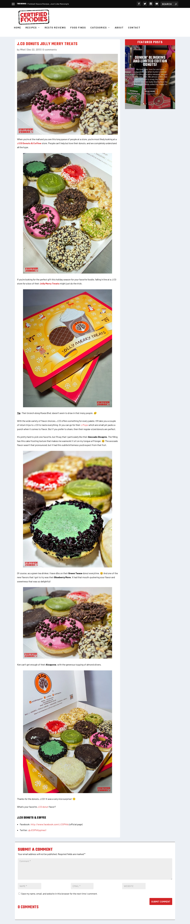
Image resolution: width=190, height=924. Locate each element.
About (119, 27)
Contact (134, 27)
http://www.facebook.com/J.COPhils (50, 824)
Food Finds (78, 27)
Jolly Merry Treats (49, 283)
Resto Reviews (55, 27)
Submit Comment (160, 901)
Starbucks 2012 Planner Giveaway (44, 4)
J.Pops (84, 424)
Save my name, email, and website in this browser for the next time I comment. (59, 893)
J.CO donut (42, 806)
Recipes (31, 27)
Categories (98, 27)
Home (17, 27)
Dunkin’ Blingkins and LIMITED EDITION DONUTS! (150, 61)
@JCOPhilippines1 (37, 830)
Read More (150, 91)
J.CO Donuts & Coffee (29, 143)
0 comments (50, 49)
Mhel (22, 49)
